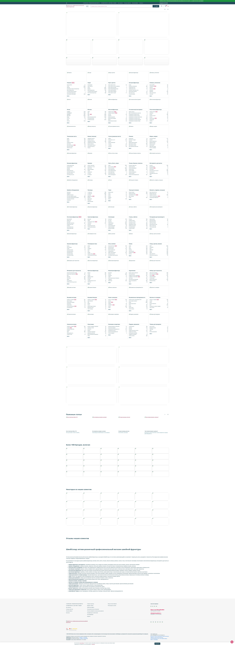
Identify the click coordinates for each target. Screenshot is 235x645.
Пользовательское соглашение (93, 609)
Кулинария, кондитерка (114, 324)
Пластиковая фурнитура (156, 109)
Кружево (90, 163)
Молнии (90, 109)
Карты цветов (111, 82)
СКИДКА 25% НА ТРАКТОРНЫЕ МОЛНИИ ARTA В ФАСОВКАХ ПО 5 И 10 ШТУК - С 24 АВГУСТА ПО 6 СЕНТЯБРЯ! (142, 0)
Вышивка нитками (71, 297)
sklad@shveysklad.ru (156, 613)
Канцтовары (91, 324)
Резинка (131, 136)
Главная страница (90, 603)
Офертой (93, 644)
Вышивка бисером (92, 297)
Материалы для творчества (74, 270)
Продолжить (157, 643)
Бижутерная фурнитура (114, 270)
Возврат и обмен (90, 605)
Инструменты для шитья (156, 163)
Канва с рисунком (112, 297)
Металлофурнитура (113, 109)
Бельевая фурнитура (72, 163)
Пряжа (130, 243)
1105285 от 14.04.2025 (83, 637)
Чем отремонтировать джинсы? (151, 431)
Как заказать (68, 607)
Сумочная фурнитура (93, 217)
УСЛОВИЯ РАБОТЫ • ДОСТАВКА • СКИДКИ (74, 605)
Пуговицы (90, 190)
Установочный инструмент (135, 109)
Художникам (132, 270)
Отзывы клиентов (69, 609)
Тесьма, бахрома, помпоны (135, 163)
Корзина (88, 616)
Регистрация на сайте (112, 605)
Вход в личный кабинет (112, 603)
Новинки (70, 82)
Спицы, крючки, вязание (156, 243)
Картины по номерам (155, 297)
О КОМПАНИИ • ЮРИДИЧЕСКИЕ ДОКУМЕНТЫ (74, 603)
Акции (89, 82)
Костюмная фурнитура (74, 217)
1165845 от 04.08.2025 (83, 638)
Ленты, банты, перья (113, 163)
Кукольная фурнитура (93, 270)
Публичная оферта (90, 607)
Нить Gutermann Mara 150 (71, 431)
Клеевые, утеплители (155, 82)
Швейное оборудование (73, 190)
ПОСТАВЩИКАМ (90, 614)
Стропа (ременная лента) (114, 136)
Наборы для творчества (156, 270)
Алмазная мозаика (71, 324)
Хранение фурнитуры (72, 243)
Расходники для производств (157, 217)
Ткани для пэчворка (134, 190)
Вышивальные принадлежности (137, 297)
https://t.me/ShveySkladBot (157, 609)
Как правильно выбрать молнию (99, 431)
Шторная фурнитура (134, 82)
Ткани (109, 190)
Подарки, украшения (134, 324)
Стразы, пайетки (133, 217)
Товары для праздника (155, 324)
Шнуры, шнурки (153, 136)
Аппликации (111, 217)
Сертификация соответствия (92, 612)
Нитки (68, 109)
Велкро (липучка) (92, 136)
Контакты (68, 612)
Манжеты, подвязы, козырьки (157, 190)
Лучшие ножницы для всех (123, 431)
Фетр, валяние (111, 243)
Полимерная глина (92, 243)
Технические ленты (72, 136)
